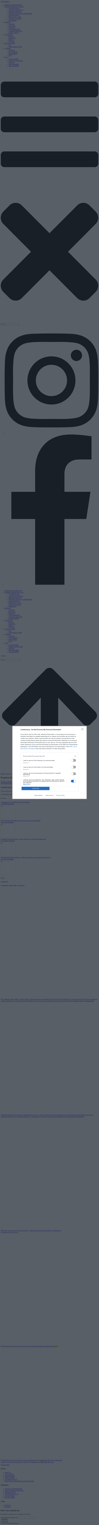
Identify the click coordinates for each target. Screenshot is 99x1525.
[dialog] (49, 762)
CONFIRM (35, 788)
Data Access (49, 795)
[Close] (83, 730)
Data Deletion (38, 795)
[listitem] (49, 756)
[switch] (73, 760)
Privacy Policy (60, 795)
